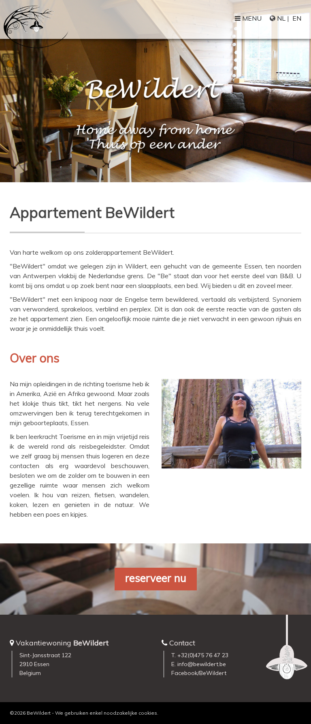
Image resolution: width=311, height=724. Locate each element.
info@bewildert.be (201, 664)
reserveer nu (155, 578)
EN (296, 18)
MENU (251, 18)
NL (281, 18)
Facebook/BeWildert (198, 673)
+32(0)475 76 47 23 (202, 655)
